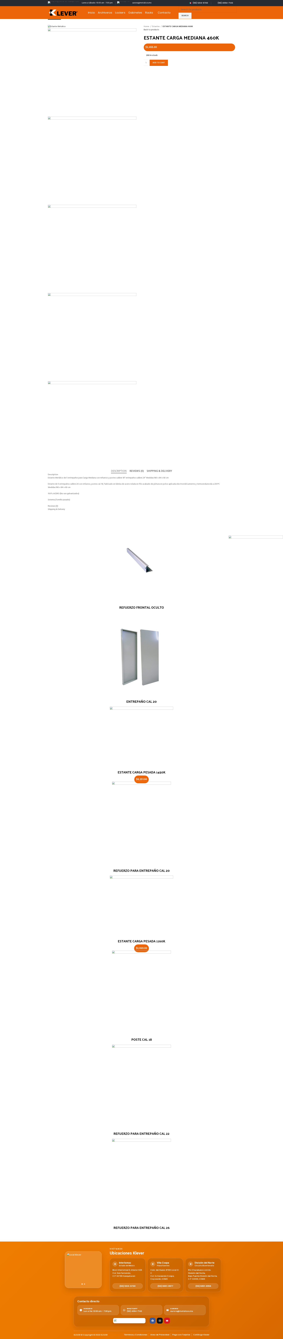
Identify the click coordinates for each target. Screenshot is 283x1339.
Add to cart (159, 62)
